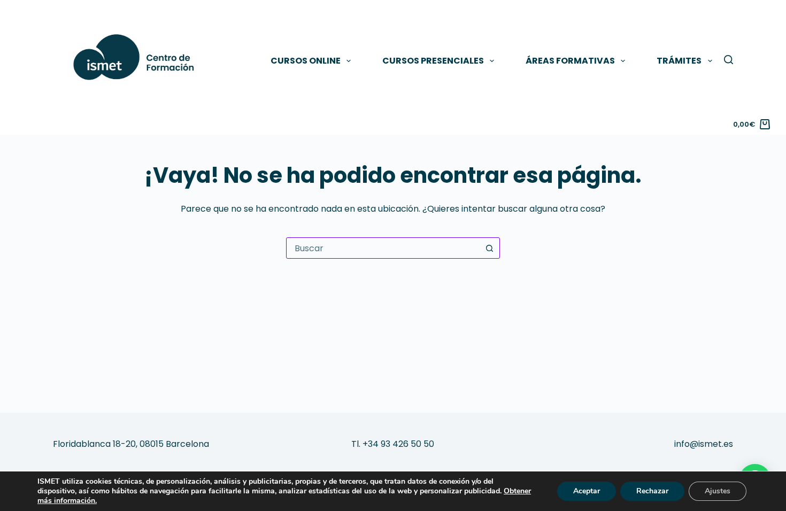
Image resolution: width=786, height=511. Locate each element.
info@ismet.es (703, 444)
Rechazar (652, 491)
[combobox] (383, 248)
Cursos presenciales (433, 61)
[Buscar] (728, 59)
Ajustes (717, 491)
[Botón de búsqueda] (489, 248)
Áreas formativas (570, 61)
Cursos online (306, 61)
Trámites (679, 61)
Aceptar (586, 491)
